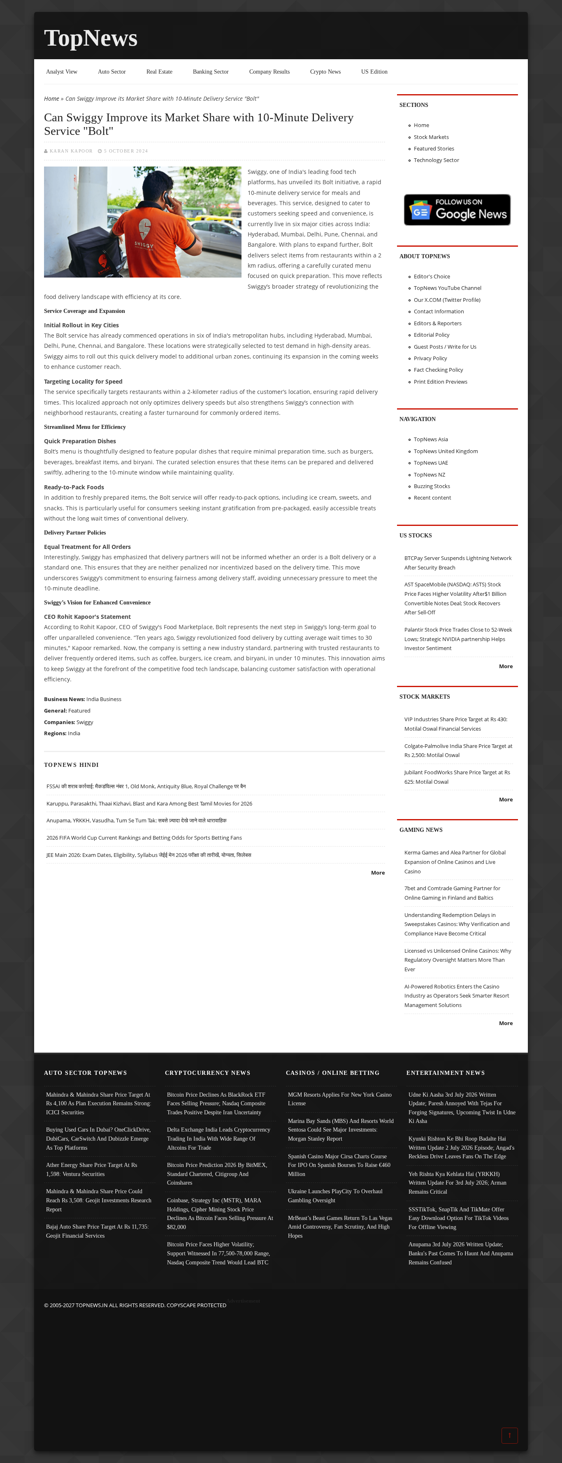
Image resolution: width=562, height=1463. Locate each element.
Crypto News (325, 71)
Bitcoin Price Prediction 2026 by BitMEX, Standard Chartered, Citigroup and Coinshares (217, 1174)
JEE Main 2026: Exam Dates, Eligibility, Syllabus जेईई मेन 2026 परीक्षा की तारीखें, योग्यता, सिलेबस (148, 855)
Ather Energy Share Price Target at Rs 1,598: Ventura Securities (91, 1169)
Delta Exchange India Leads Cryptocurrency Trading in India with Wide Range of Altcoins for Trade (218, 1138)
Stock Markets (431, 137)
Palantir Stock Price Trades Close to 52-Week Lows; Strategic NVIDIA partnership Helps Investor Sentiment (458, 639)
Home (51, 98)
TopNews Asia (431, 439)
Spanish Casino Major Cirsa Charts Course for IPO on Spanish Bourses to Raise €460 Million (339, 1165)
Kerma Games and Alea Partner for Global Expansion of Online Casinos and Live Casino (455, 862)
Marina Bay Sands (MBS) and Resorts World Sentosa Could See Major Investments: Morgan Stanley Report (341, 1130)
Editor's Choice (432, 276)
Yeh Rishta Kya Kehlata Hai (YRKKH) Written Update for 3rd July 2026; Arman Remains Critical (457, 1183)
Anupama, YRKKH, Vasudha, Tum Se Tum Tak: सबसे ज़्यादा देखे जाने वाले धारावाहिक (136, 820)
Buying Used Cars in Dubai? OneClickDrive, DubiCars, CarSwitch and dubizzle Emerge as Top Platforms (98, 1138)
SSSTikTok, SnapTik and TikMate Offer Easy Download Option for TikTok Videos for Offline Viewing (459, 1218)
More (378, 872)
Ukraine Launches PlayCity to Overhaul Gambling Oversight (335, 1196)
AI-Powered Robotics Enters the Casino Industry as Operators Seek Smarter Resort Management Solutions (456, 996)
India (74, 733)
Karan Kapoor (71, 150)
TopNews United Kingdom (446, 451)
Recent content (432, 497)
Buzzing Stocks (432, 486)
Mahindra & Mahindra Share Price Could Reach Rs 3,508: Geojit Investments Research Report (98, 1200)
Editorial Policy (432, 334)
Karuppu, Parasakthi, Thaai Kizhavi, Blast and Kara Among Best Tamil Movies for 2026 (149, 803)
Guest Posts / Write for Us (445, 346)
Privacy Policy (430, 358)
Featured (79, 710)
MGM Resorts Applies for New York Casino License (340, 1099)
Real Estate (159, 71)
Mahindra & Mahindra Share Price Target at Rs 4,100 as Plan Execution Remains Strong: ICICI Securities (98, 1103)
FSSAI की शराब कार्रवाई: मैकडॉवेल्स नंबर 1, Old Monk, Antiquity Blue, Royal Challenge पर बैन (146, 786)
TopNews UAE (431, 462)
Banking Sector (211, 71)
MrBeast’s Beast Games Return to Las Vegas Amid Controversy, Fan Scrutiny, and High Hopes (340, 1227)
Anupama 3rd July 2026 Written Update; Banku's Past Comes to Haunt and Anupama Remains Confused (461, 1253)
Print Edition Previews (440, 381)
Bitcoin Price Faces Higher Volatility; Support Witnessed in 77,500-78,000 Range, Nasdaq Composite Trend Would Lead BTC (218, 1253)
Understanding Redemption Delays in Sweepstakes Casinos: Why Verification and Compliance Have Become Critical (457, 924)
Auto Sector (112, 71)
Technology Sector (436, 160)
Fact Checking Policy (438, 369)
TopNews (91, 38)
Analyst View (61, 71)
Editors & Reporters (438, 323)
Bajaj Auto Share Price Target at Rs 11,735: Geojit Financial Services (97, 1231)
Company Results (269, 71)
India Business (103, 699)
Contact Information (439, 311)
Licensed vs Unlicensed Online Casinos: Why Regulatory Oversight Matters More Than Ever (457, 960)
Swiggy (85, 722)
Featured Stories (434, 148)
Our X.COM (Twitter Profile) (447, 299)
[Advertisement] (281, 1367)
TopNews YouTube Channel (447, 288)
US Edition (374, 71)
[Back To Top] (510, 1435)
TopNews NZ (429, 474)
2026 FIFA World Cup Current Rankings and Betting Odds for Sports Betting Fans (144, 837)
